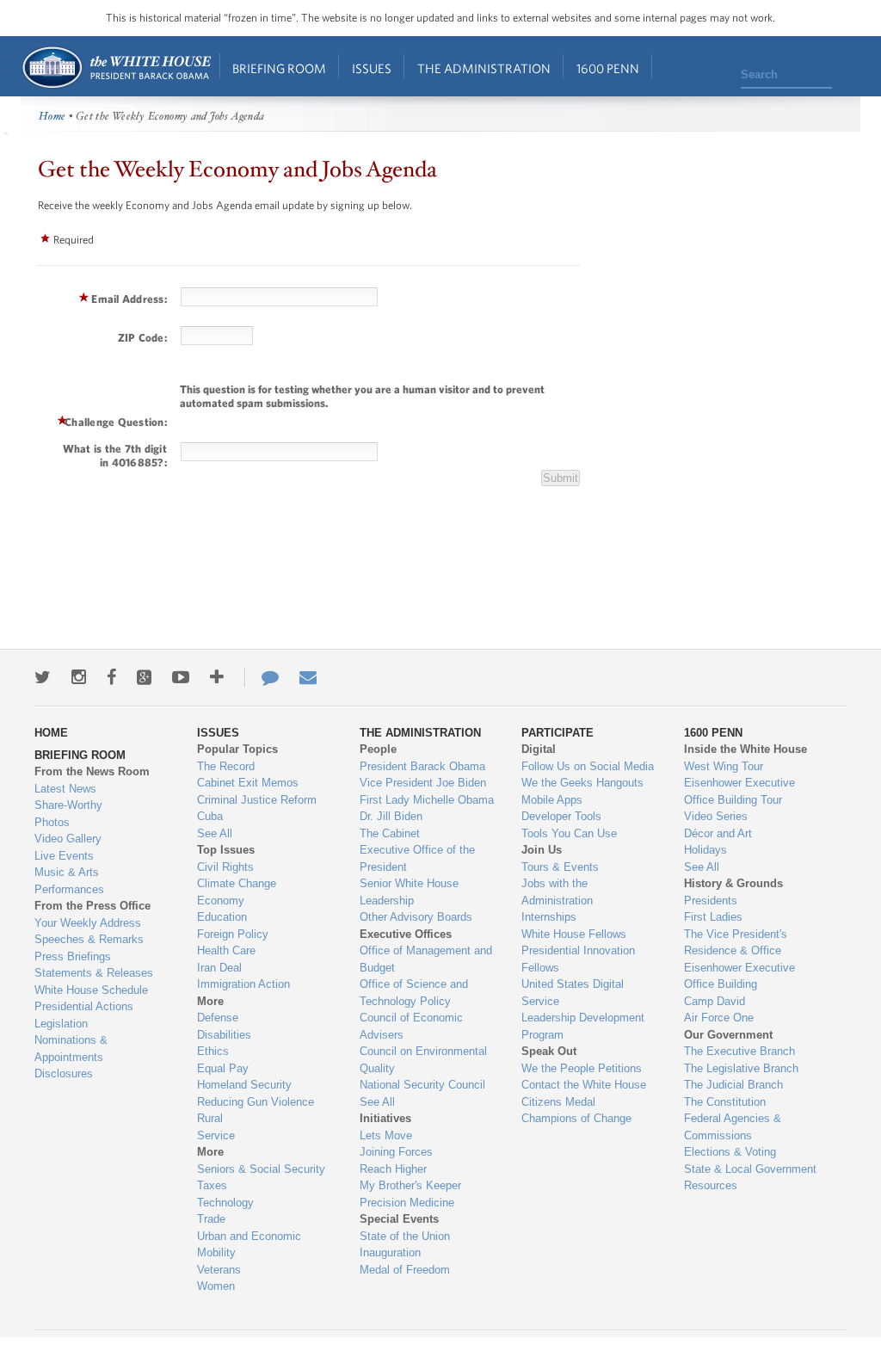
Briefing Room (279, 68)
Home (116, 67)
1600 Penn (607, 68)
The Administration (484, 68)
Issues (371, 68)
